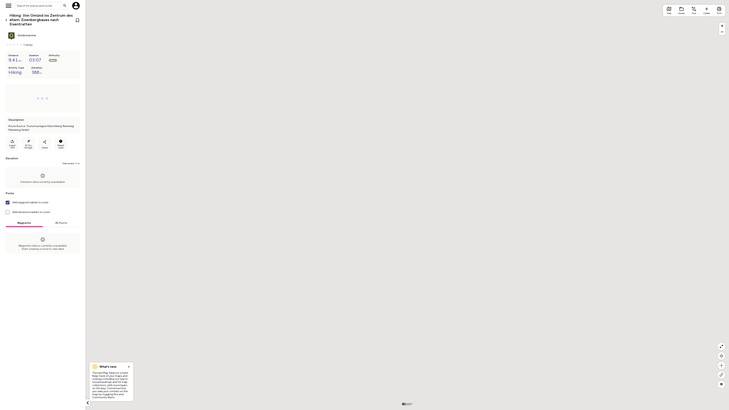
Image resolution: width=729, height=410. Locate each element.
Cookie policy (28, 404)
